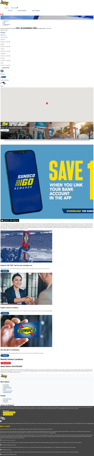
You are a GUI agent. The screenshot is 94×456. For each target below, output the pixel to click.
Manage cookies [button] (6, 410)
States (4, 22)
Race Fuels (5, 400)
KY (4, 23)
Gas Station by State (7, 388)
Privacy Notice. (91, 423)
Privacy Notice (62, 408)
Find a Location (5, 363)
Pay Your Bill (6, 385)
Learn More (4, 130)
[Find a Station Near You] (0, 14)
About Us (6, 8)
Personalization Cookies (6, 449)
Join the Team (6, 386)
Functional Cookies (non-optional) (8, 440)
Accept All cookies (8, 414)
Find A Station (6, 20)
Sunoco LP (5, 402)
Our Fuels (10, 10)
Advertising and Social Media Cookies (9, 454)
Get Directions (5, 67)
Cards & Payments (36, 10)
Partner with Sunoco (7, 399)
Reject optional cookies (9, 412)
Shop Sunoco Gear (7, 392)
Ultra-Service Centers (7, 391)
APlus (4, 389)
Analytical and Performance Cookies (9, 444)
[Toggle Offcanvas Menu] (2, 14)
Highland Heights (6, 24)
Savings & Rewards (22, 10)
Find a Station (14, 8)
